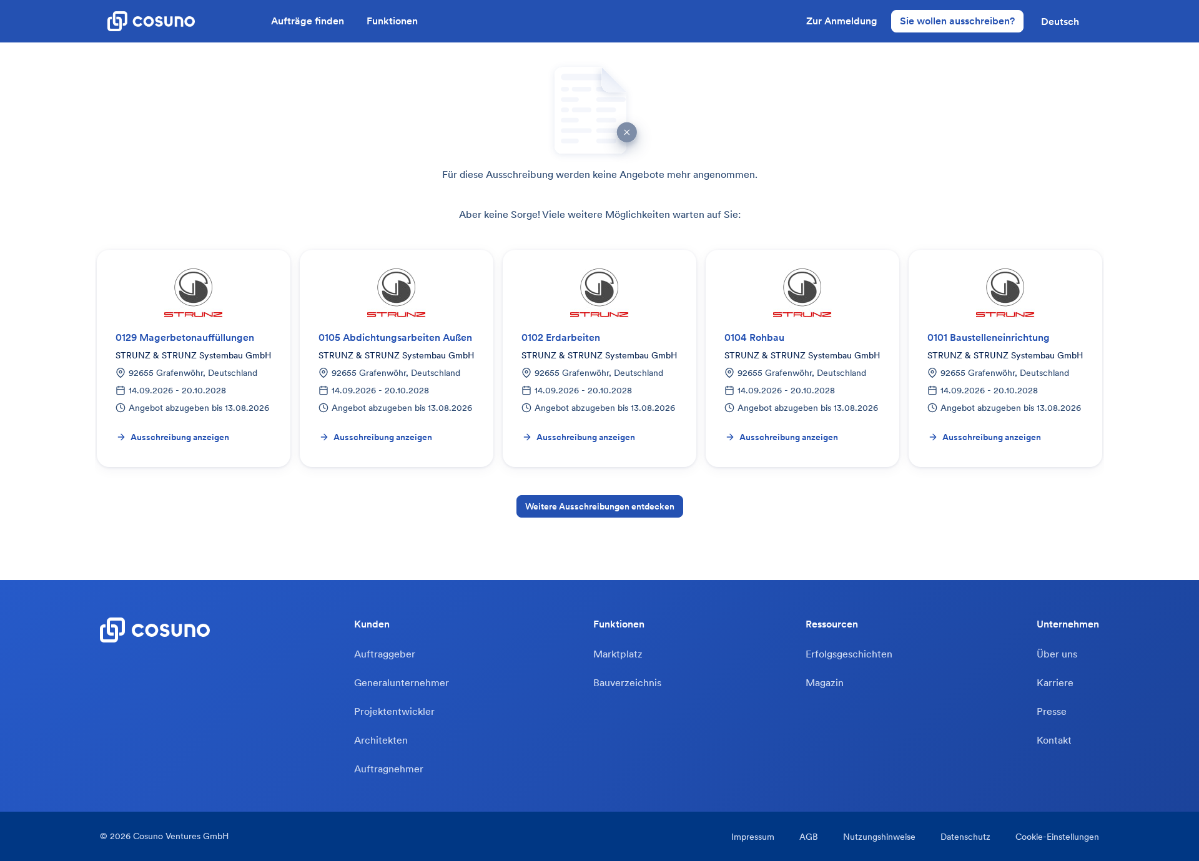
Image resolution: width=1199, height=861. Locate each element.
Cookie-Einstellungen (1057, 836)
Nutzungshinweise (879, 836)
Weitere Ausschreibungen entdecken (599, 506)
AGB (808, 836)
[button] (1060, 21)
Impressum (752, 836)
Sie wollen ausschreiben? (957, 20)
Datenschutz (965, 836)
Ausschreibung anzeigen (180, 437)
